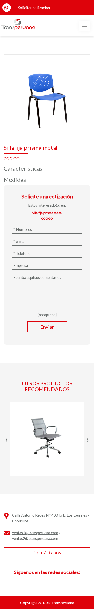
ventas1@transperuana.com (35, 532)
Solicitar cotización (34, 7)
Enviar (47, 327)
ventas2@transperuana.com (35, 538)
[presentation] (6, 439)
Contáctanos (47, 552)
